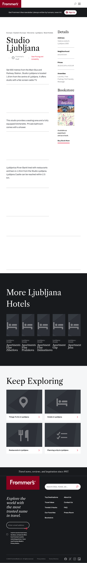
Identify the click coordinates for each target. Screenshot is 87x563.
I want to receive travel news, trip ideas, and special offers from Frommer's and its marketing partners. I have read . (19, 538)
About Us (67, 497)
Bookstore (49, 518)
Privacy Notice (41, 559)
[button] (79, 4)
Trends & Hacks (51, 507)
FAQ (65, 507)
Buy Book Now (64, 141)
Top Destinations (51, 497)
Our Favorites (50, 512)
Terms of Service (53, 559)
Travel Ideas (49, 502)
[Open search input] (75, 4)
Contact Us (68, 502)
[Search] (77, 486)
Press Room (69, 512)
